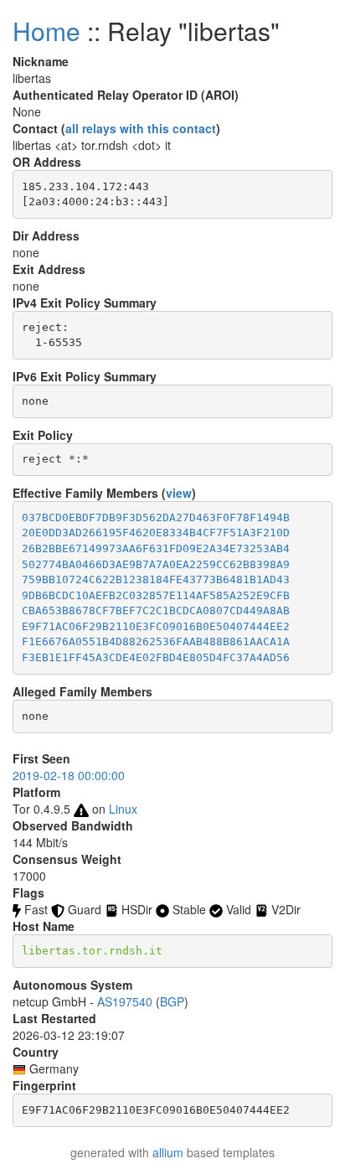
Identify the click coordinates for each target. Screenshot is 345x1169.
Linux (123, 808)
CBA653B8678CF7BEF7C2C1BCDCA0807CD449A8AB (156, 610)
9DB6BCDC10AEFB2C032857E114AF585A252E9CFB (156, 595)
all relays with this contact (140, 128)
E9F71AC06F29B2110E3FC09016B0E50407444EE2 (156, 626)
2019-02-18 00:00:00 (69, 775)
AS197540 (124, 1001)
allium (167, 1152)
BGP (172, 1001)
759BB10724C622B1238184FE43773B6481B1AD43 (156, 579)
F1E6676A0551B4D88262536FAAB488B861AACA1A (156, 641)
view (179, 492)
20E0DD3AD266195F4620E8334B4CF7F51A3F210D (156, 532)
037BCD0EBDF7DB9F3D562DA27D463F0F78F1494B (156, 517)
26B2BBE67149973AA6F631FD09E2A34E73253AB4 (156, 548)
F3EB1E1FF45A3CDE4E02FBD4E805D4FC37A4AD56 (156, 657)
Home (46, 31)
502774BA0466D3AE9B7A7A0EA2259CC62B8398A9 (156, 564)
